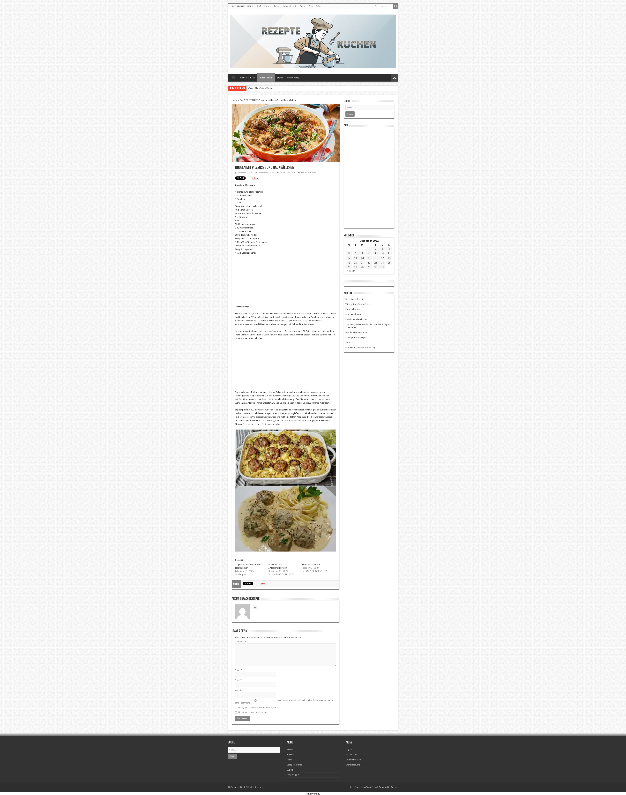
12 (348, 258)
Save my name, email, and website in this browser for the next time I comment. (285, 701)
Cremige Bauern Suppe (356, 337)
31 (382, 267)
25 (389, 262)
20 (355, 262)
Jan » (354, 271)
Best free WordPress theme (87, 556)
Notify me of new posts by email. (253, 712)
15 (368, 258)
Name (238, 670)
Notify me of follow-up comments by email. (258, 707)
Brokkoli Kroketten (311, 564)
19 (348, 262)
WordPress (371, 787)
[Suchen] (395, 6)
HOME (258, 6)
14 (362, 258)
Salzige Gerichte (290, 6)
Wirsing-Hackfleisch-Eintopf (358, 304)
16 (375, 258)
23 (375, 262)
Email (238, 680)
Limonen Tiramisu (256, 88)
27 (355, 267)
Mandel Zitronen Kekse (356, 332)
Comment (240, 641)
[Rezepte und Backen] (313, 41)
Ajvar (347, 342)
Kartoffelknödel (352, 309)
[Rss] (376, 6)
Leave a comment (308, 173)
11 (389, 253)
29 (368, 267)
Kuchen (267, 6)
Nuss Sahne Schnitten (355, 299)
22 (368, 262)
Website (239, 690)
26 (348, 267)
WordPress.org (353, 765)
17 (382, 258)
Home (234, 100)
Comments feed (353, 759)
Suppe (303, 6)
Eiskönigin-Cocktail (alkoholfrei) (360, 347)
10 (382, 253)
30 (375, 267)
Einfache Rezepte (245, 173)
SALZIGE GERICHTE (249, 100)
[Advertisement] (285, 281)
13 (355, 258)
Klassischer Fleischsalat (356, 319)
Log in (349, 749)
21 (362, 262)
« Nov (348, 271)
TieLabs (394, 787)
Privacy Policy (315, 6)
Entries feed (351, 754)
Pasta (276, 6)
